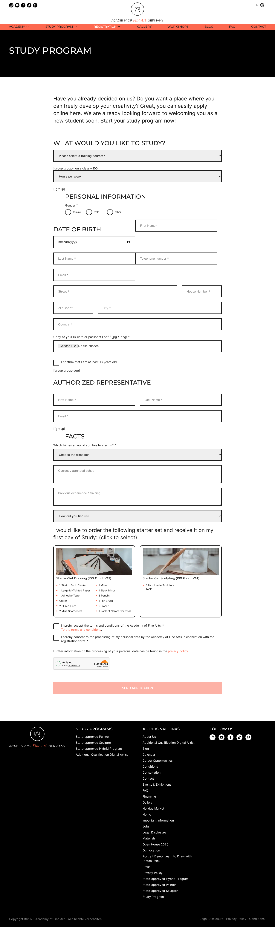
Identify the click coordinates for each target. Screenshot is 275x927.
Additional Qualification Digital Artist (102, 754)
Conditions (150, 766)
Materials (149, 838)
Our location (151, 850)
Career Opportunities (157, 760)
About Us (149, 736)
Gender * (71, 205)
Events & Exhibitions (157, 784)
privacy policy (178, 651)
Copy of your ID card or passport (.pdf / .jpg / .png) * (91, 337)
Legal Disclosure (154, 832)
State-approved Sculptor (93, 742)
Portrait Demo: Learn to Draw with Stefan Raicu (167, 858)
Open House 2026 (155, 844)
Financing (149, 796)
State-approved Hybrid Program (99, 748)
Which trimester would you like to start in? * (84, 445)
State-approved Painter (92, 736)
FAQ (145, 790)
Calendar (149, 754)
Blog (146, 748)
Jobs (146, 826)
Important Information (158, 820)
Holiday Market (153, 808)
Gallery (147, 802)
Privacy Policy (153, 873)
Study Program (153, 897)
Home (147, 814)
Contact (148, 778)
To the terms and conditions (81, 629)
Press (146, 867)
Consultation (152, 772)
